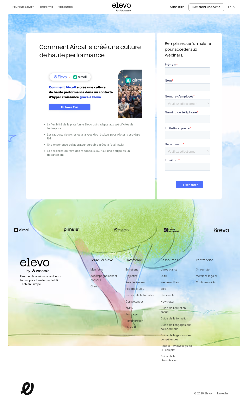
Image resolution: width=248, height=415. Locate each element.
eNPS (129, 308)
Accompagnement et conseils (103, 278)
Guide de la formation (174, 318)
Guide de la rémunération (169, 358)
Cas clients (167, 295)
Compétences (135, 301)
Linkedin (222, 393)
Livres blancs (169, 269)
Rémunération (134, 320)
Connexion (177, 6)
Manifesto (96, 269)
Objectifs (131, 276)
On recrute (203, 269)
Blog (163, 288)
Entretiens (132, 269)
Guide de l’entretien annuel (173, 310)
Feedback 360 (135, 288)
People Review (135, 282)
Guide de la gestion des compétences (176, 337)
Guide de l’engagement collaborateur (176, 327)
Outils (164, 276)
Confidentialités (206, 282)
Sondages (132, 314)
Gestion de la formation (140, 295)
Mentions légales (207, 276)
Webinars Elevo (171, 282)
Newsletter (167, 301)
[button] (23, 7)
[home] (121, 7)
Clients (94, 286)
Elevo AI (131, 327)
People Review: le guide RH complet (176, 347)
